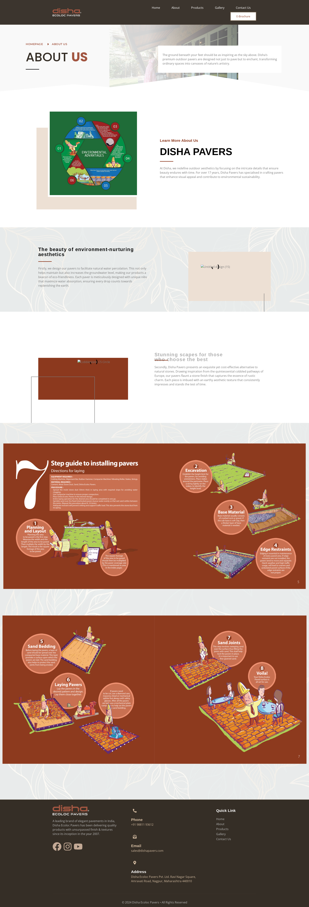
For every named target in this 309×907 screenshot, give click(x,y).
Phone (137, 820)
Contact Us (243, 8)
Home (156, 8)
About (175, 8)
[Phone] (135, 810)
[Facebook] (57, 846)
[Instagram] (67, 846)
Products (197, 8)
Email (136, 846)
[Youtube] (78, 846)
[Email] (135, 836)
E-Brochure (243, 16)
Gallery (219, 8)
